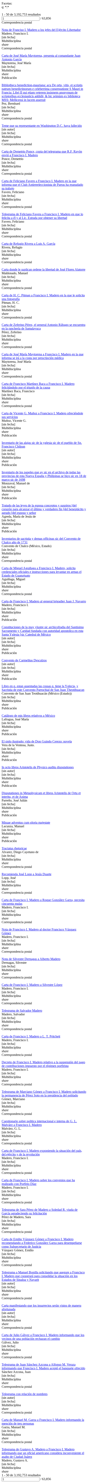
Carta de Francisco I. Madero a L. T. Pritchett (31, 1036)
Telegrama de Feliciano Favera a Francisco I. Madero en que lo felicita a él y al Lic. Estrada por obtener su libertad (42, 216)
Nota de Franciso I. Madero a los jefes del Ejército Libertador (41, 30)
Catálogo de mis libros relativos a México (28, 715)
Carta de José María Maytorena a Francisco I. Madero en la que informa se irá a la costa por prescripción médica (42, 356)
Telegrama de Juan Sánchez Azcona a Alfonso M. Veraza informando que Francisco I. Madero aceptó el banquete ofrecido (43, 1366)
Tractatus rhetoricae (14, 848)
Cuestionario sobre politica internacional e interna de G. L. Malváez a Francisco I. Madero (39, 1123)
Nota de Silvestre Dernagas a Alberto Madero (31, 959)
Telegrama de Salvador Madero (22, 1010)
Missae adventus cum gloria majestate (26, 822)
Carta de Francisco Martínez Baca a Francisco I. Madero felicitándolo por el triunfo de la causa (38, 385)
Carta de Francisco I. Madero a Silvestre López (32, 984)
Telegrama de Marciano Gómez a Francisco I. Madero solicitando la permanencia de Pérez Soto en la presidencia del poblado (44, 1093)
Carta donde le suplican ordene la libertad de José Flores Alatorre (43, 269)
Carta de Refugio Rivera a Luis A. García (28, 243)
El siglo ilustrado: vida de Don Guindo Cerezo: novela (37, 741)
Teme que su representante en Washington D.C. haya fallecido (42, 125)
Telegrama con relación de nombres (24, 1394)
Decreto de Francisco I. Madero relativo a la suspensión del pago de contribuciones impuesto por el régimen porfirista (43, 1064)
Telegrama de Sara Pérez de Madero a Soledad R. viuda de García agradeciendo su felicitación (40, 1211)
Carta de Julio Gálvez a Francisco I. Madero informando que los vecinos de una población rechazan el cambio (43, 1336)
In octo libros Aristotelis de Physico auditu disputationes (38, 767)
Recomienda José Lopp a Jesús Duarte (26, 874)
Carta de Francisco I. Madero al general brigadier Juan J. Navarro (44, 601)
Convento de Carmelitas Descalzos (24, 660)
